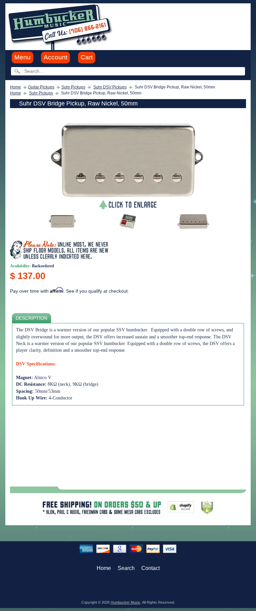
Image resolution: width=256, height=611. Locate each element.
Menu (22, 57)
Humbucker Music (125, 602)
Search (126, 568)
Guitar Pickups (41, 87)
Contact (150, 568)
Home (15, 87)
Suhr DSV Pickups (110, 87)
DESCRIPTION (31, 318)
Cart (87, 57)
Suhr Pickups (73, 87)
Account (55, 57)
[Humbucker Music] (61, 26)
